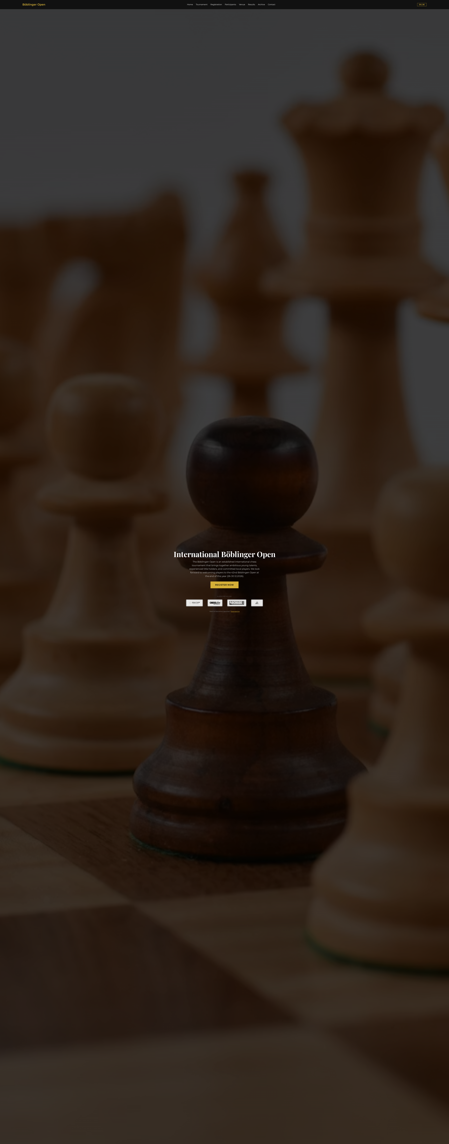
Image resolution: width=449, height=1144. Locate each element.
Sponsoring (235, 611)
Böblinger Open (33, 4)
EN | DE (422, 5)
